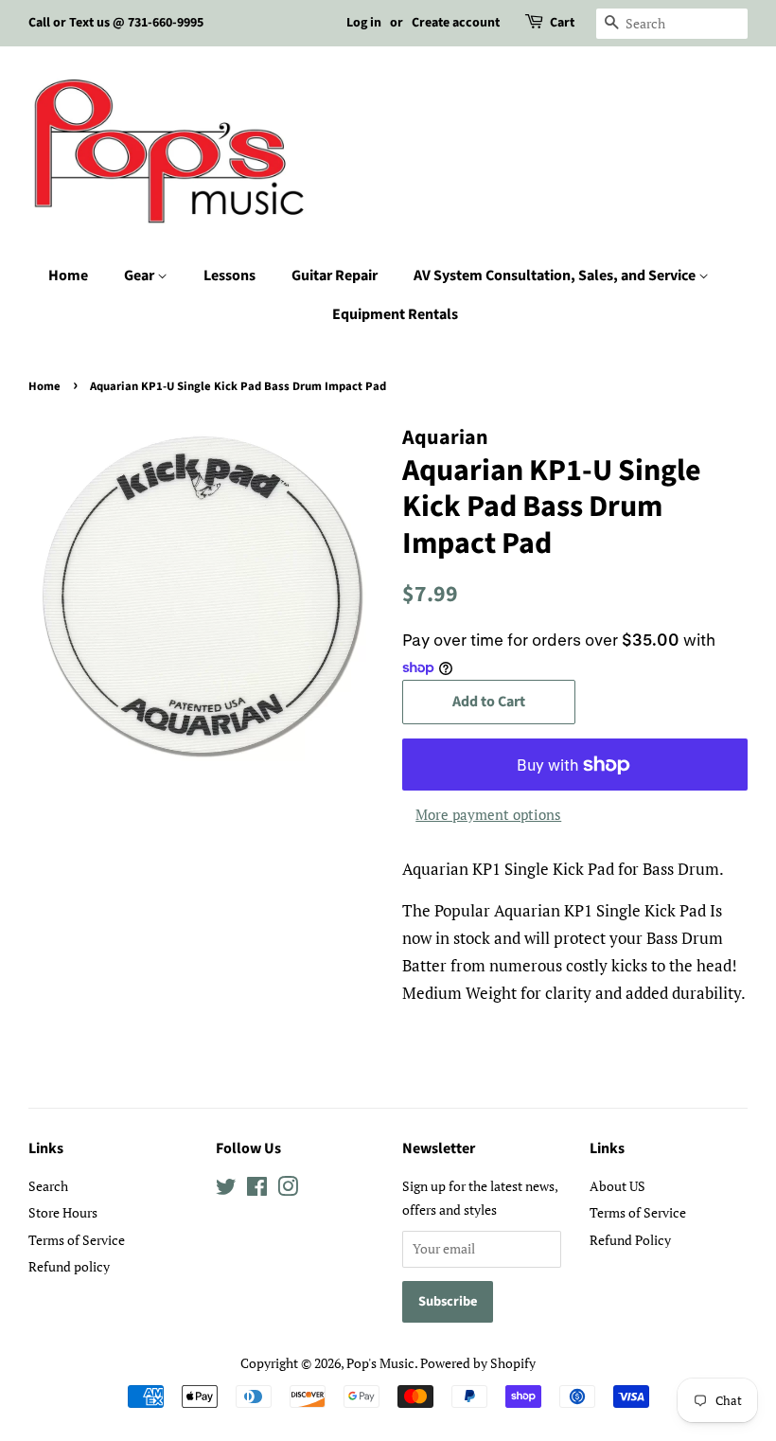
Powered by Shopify (478, 1363)
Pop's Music (380, 1363)
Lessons (229, 275)
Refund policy (69, 1266)
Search (48, 1186)
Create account (456, 22)
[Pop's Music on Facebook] (257, 1190)
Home (68, 275)
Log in (363, 22)
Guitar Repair (334, 275)
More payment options (488, 814)
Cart (562, 22)
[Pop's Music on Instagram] (287, 1190)
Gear (140, 275)
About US (617, 1186)
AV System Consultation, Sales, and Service (556, 275)
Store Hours (62, 1212)
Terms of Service (76, 1240)
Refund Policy (630, 1240)
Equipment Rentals (395, 314)
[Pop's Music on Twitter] (226, 1190)
